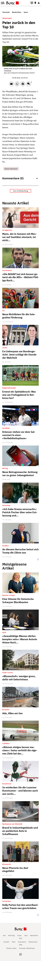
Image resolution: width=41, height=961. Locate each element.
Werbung (11, 935)
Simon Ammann (11, 169)
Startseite (6, 12)
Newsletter (34, 935)
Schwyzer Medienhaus (27, 948)
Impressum (22, 942)
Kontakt (6, 942)
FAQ (20, 938)
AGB (20, 945)
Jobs (26, 935)
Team (13, 942)
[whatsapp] (17, 85)
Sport (26, 12)
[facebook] (23, 85)
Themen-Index (11, 948)
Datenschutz (32, 942)
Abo (4, 935)
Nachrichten (16, 12)
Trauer (19, 935)
